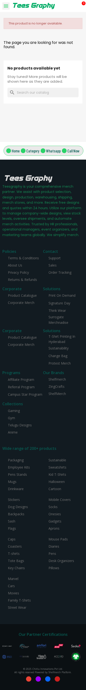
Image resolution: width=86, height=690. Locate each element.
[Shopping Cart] (82, 5)
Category (32, 150)
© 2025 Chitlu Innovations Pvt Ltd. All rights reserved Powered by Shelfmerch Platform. (43, 670)
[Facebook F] (47, 679)
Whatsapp (53, 150)
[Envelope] (28, 679)
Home (16, 150)
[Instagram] (38, 679)
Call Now (73, 150)
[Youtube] (57, 679)
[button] (75, 6)
